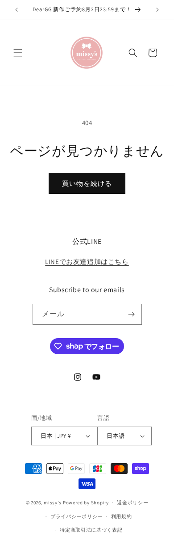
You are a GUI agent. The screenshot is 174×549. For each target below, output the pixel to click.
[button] (18, 53)
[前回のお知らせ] (16, 10)
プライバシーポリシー (76, 516)
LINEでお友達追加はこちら (86, 261)
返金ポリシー (132, 502)
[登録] (131, 314)
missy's (53, 502)
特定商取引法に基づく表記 (91, 530)
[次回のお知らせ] (157, 10)
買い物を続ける (87, 183)
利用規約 (121, 516)
